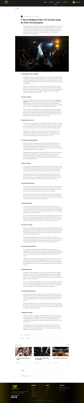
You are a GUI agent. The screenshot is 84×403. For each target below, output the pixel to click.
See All (67, 344)
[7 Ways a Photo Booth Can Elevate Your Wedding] (23, 351)
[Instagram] (12, 397)
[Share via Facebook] (21, 334)
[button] (56, 4)
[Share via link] (29, 334)
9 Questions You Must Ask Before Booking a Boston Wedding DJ (42, 359)
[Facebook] (14, 397)
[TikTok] (16, 397)
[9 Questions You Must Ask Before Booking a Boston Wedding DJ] (42, 351)
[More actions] (62, 16)
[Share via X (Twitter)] (24, 334)
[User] (74, 2)
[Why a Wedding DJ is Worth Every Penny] (60, 351)
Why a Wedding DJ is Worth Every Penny (60, 358)
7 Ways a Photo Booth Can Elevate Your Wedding (23, 359)
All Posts (17, 8)
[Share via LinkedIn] (27, 334)
